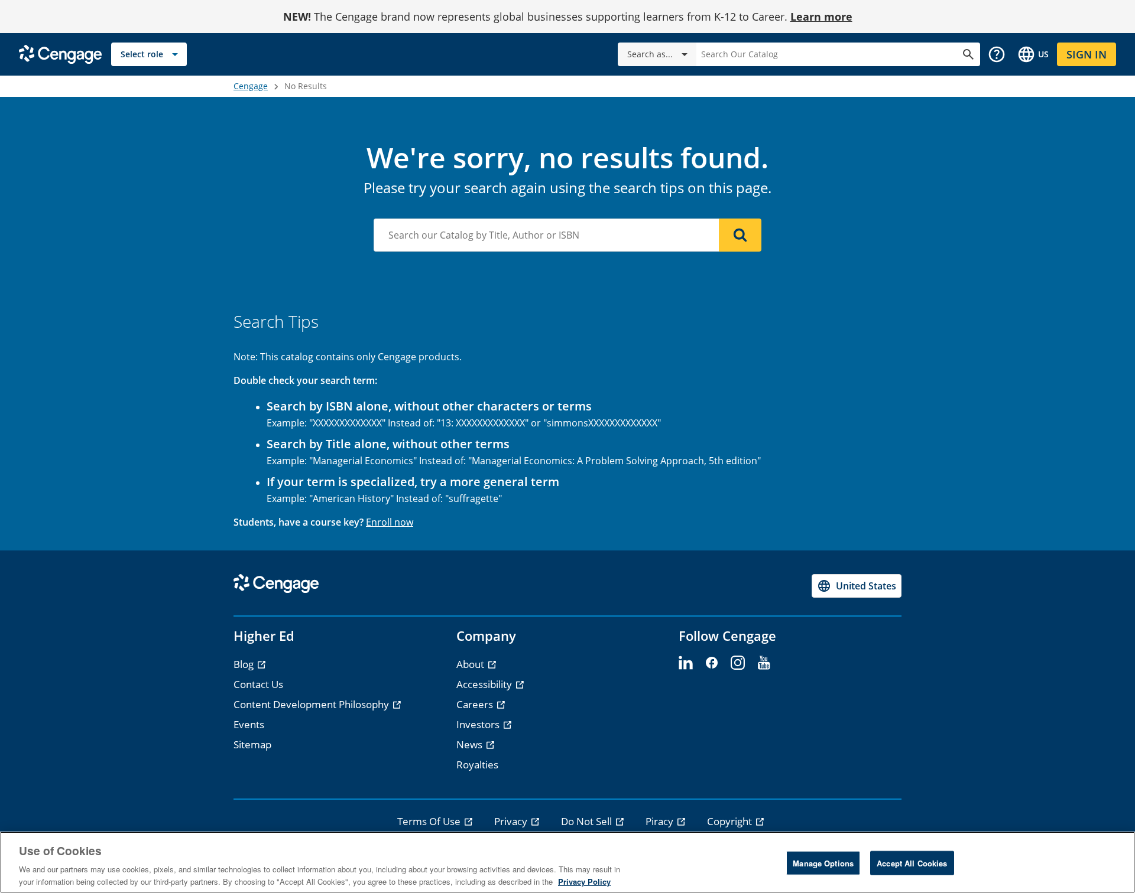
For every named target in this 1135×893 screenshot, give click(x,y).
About (471, 664)
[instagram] (738, 663)
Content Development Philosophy (312, 704)
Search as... (650, 54)
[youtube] (764, 663)
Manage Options (823, 863)
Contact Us (258, 684)
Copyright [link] (730, 821)
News (470, 744)
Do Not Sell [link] (587, 821)
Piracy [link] (661, 821)
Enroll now (389, 522)
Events (249, 724)
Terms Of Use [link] (430, 821)
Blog (245, 664)
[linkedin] (686, 663)
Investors (479, 724)
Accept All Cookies (912, 863)
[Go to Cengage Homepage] (60, 53)
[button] (996, 54)
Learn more (821, 16)
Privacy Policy (584, 881)
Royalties (477, 764)
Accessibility (485, 684)
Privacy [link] (512, 821)
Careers (475, 704)
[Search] (740, 235)
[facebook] (712, 663)
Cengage (251, 86)
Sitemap (252, 744)
